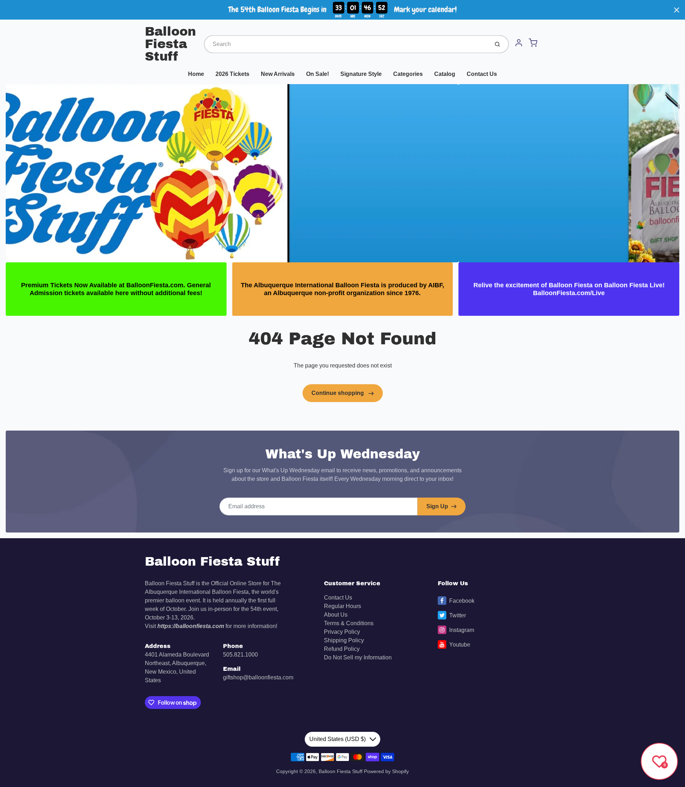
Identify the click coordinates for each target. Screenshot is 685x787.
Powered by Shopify (386, 771)
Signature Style (361, 74)
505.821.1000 (240, 655)
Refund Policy (342, 649)
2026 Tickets (232, 74)
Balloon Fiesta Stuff (170, 44)
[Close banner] (676, 10)
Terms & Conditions (349, 623)
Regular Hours (342, 606)
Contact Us (482, 74)
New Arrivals (278, 74)
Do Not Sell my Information (358, 657)
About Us (335, 615)
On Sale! (317, 74)
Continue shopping (338, 393)
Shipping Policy (344, 640)
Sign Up (437, 506)
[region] (342, 10)
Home (196, 74)
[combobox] (346, 44)
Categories (408, 74)
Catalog (444, 74)
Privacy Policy (342, 632)
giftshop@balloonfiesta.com (258, 677)
